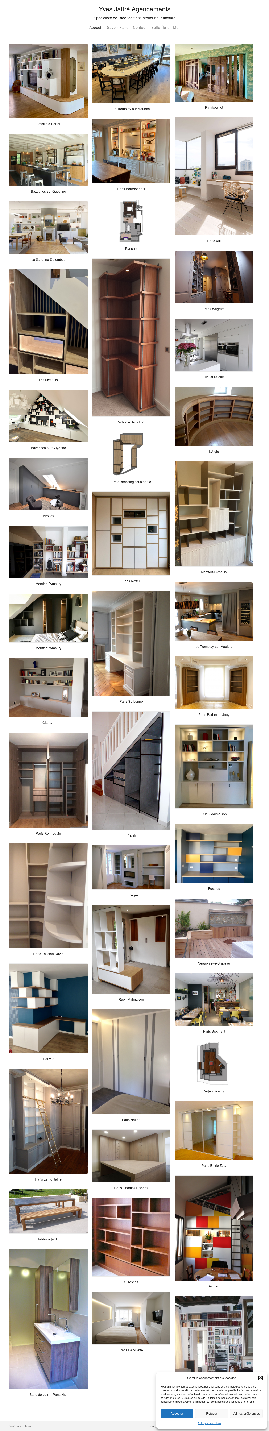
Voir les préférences (246, 1413)
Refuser (211, 1413)
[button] (260, 1378)
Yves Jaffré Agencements (134, 8)
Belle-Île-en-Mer (165, 27)
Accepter (177, 1413)
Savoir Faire (117, 27)
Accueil (95, 27)
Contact (140, 27)
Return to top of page (20, 1426)
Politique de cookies (209, 1423)
